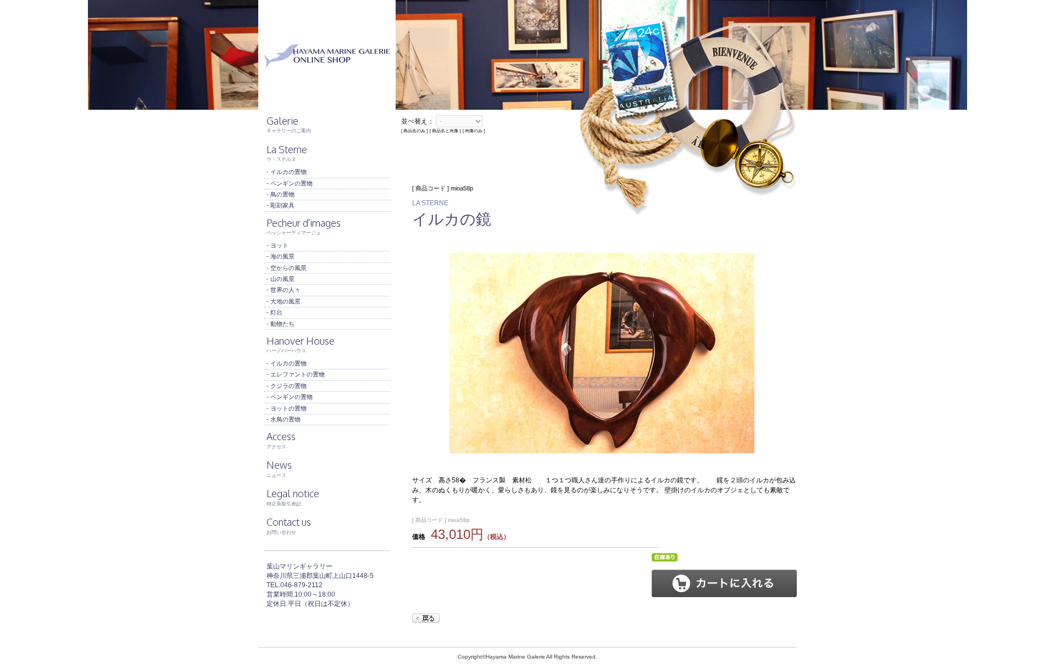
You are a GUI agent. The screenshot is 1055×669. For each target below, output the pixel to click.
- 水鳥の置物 (283, 419)
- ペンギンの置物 (289, 183)
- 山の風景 (280, 279)
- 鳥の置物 (280, 194)
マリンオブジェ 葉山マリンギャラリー (327, 55)
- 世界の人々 (283, 289)
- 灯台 (274, 312)
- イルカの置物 (286, 171)
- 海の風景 (280, 256)
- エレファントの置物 (295, 374)
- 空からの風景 (286, 268)
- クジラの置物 (286, 386)
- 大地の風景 (283, 301)
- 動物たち (280, 324)
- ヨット (277, 245)
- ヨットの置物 (286, 408)
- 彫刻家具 (280, 205)
